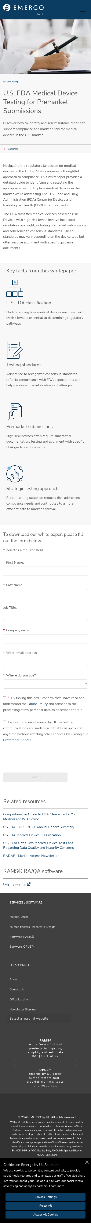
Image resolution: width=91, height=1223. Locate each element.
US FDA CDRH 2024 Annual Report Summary (38, 827)
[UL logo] (23, 10)
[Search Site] (75, 9)
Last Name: (13, 585)
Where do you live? (19, 675)
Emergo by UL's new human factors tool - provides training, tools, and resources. (45, 1078)
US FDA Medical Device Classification (32, 835)
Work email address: (20, 652)
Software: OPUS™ (22, 947)
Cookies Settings (45, 1197)
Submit (35, 777)
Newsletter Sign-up (23, 1009)
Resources (12, 149)
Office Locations (20, 999)
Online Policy (38, 704)
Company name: (16, 630)
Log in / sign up (14, 884)
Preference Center (17, 740)
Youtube (40, 1108)
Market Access (19, 917)
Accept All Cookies (45, 1215)
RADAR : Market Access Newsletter (31, 855)
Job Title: (10, 607)
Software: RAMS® (22, 937)
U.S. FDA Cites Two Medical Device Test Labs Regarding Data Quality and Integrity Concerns (38, 845)
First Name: (13, 562)
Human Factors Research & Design (32, 927)
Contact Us (17, 989)
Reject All (45, 1206)
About (14, 979)
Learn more (56, 1186)
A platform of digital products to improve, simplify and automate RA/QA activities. (45, 1048)
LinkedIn (50, 1108)
